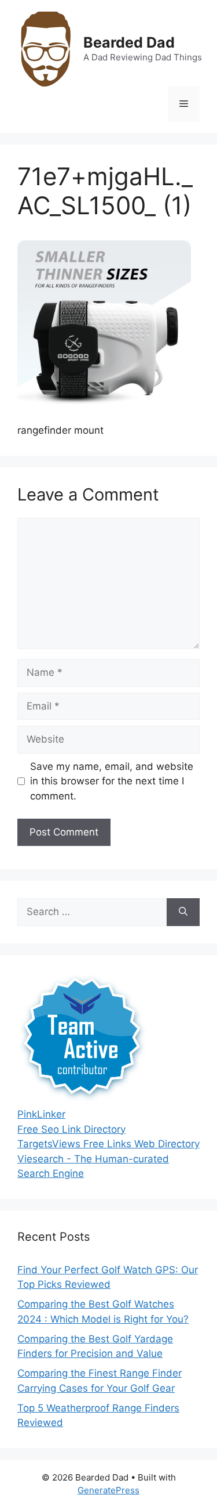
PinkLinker (41, 1114)
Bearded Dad (129, 42)
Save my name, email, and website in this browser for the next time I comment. (111, 781)
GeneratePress (108, 1490)
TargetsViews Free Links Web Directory (108, 1144)
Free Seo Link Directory (71, 1129)
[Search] (183, 912)
